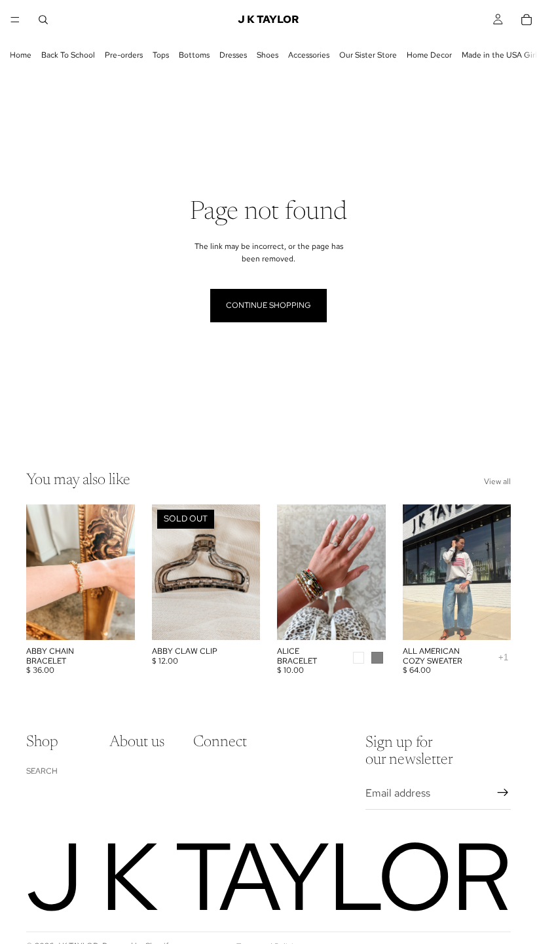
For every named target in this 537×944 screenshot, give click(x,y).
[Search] (43, 19)
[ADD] (114, 620)
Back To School (68, 55)
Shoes (267, 55)
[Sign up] (503, 793)
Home (20, 55)
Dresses (233, 55)
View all (497, 481)
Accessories (308, 55)
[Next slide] (371, 572)
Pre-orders (124, 55)
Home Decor (429, 55)
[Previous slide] (291, 572)
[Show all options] (503, 657)
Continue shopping (268, 305)
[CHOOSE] (365, 620)
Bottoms (194, 55)
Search (42, 771)
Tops (161, 55)
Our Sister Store (368, 55)
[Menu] (15, 20)
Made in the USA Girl (499, 55)
